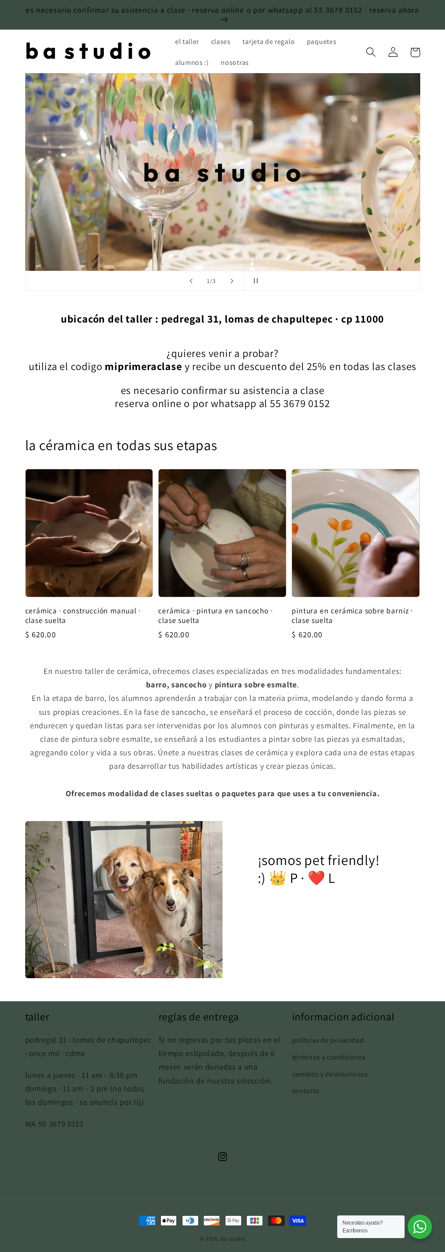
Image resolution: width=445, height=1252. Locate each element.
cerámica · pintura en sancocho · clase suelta (215, 615)
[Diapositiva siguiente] (232, 280)
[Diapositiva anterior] (190, 280)
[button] (371, 52)
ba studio (233, 1238)
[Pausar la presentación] (254, 280)
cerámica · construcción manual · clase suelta (83, 615)
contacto (306, 1090)
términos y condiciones (329, 1057)
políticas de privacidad (328, 1040)
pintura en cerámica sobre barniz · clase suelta (352, 615)
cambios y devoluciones (330, 1074)
